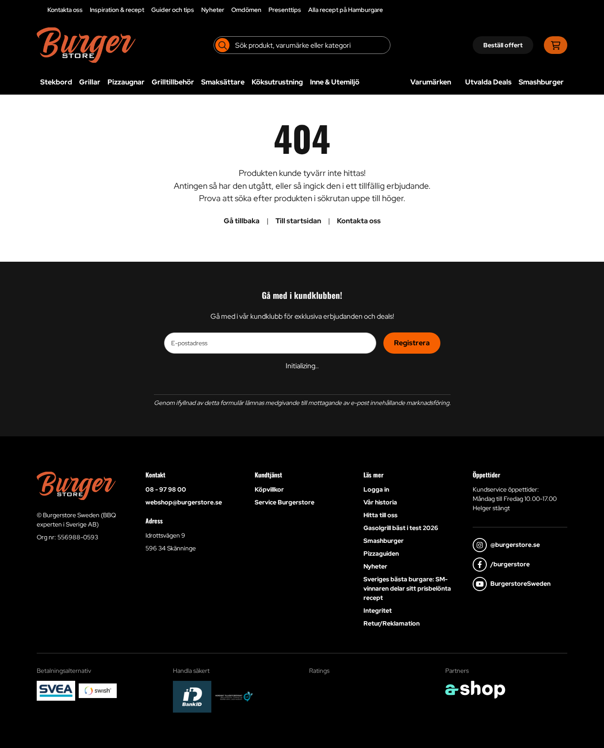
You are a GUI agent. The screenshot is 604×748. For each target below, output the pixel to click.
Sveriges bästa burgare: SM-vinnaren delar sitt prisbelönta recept (407, 588)
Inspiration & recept (117, 10)
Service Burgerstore (284, 502)
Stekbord (56, 82)
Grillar (89, 82)
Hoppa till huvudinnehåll (298, 11)
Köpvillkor (269, 489)
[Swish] (98, 690)
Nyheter (212, 10)
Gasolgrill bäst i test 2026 (400, 528)
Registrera (412, 342)
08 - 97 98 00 (165, 489)
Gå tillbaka (242, 220)
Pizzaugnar (126, 82)
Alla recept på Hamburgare (345, 10)
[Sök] (222, 45)
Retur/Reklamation (391, 623)
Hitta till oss (380, 515)
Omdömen (246, 10)
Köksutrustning (277, 82)
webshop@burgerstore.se (183, 502)
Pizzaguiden (381, 553)
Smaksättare (223, 82)
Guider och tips (172, 10)
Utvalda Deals (488, 82)
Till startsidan (298, 220)
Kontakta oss (65, 10)
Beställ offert (503, 45)
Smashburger (541, 82)
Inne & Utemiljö (334, 82)
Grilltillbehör (173, 82)
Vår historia (380, 502)
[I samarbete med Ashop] (475, 689)
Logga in (376, 489)
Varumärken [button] (430, 82)
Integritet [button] (377, 610)
